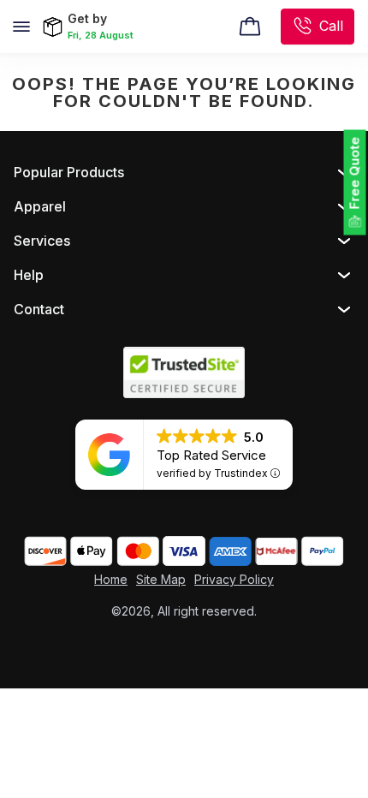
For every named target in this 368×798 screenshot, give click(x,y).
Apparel (40, 206)
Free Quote (355, 173)
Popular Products (69, 172)
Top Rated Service (211, 455)
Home (111, 579)
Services (42, 240)
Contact (39, 309)
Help (29, 274)
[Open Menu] (21, 27)
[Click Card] (250, 27)
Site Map (161, 579)
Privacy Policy (234, 579)
